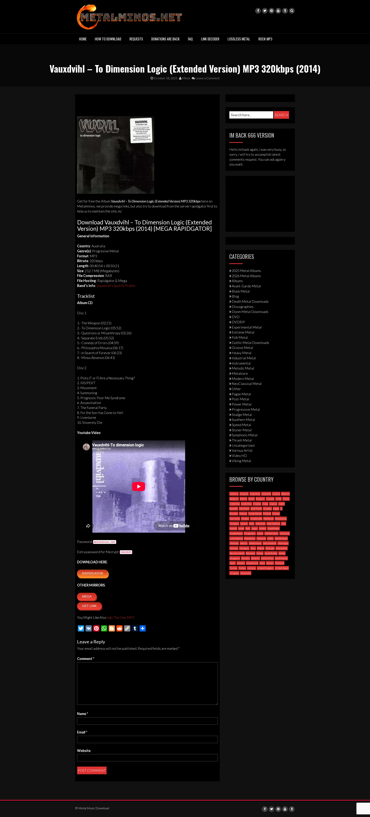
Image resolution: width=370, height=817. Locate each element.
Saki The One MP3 (120, 617)
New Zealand (269, 543)
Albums (237, 281)
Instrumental (241, 363)
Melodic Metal (243, 368)
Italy (248, 528)
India (251, 523)
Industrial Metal (244, 358)
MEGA (87, 596)
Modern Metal (243, 378)
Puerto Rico (281, 548)
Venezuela (245, 573)
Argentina (255, 493)
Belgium (234, 498)
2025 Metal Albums (246, 270)
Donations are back (165, 38)
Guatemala (256, 518)
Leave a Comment (207, 78)
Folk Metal (240, 337)
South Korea (281, 558)
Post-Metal (240, 399)
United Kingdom (265, 568)
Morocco (234, 543)
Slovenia (255, 558)
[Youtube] (278, 11)
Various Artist (242, 450)
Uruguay (234, 573)
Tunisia (233, 568)
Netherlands (255, 543)
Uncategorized (243, 445)
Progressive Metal (246, 409)
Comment (85, 658)
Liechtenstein (271, 533)
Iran (284, 523)
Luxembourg (236, 538)
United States (281, 568)
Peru (253, 548)
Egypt (276, 508)
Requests (136, 38)
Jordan (262, 528)
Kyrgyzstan (249, 533)
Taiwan (270, 563)
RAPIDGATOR (92, 573)
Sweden (241, 563)
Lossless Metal (239, 38)
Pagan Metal (241, 394)
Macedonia (249, 538)
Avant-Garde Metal (246, 286)
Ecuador (267, 508)
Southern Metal (243, 419)
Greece (245, 518)
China (286, 498)
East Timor (256, 508)
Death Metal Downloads (250, 301)
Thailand (279, 563)
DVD (236, 317)
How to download (108, 38)
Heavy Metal (241, 353)
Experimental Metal (247, 327)
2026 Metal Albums (246, 276)
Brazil (251, 498)
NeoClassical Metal (247, 383)
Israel (241, 528)
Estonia (243, 513)
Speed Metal (241, 425)
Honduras (268, 518)
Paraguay (244, 548)
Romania (250, 553)
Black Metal (241, 291)
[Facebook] (258, 11)
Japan (254, 528)
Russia (260, 553)
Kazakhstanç (236, 533)
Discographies (243, 306)
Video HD (239, 455)
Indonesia (260, 523)
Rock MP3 (265, 38)
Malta (270, 538)
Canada (270, 498)
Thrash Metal (242, 440)
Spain (232, 563)
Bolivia (243, 498)
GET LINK (89, 606)
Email (82, 732)
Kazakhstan (273, 528)
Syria (262, 563)
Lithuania (284, 533)
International (273, 523)
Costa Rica (246, 503)
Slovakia (245, 558)
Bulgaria (260, 498)
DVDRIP (238, 322)
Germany (235, 518)
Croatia (257, 503)
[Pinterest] (271, 11)
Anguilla (244, 493)
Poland (260, 548)
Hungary (234, 523)
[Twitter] (265, 11)
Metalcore (240, 373)
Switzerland (252, 563)
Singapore (235, 558)
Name (82, 714)
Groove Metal (242, 347)
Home (83, 38)
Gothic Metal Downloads (250, 342)
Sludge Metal (242, 414)
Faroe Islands (255, 513)
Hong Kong (280, 518)
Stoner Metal (242, 430)
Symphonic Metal (244, 435)
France (275, 513)
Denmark (244, 508)
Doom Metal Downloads (250, 311)
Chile (278, 498)
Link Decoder (210, 38)
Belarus (285, 493)
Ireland (233, 528)
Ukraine (251, 568)
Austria (276, 493)
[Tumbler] (285, 11)
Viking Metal (241, 461)
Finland (267, 513)
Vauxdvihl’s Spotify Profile (116, 285)
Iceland (243, 523)
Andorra (234, 493)
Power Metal (241, 404)
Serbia (282, 553)
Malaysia (261, 538)
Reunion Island (237, 553)
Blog (235, 296)
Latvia (260, 533)
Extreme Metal (243, 332)
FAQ (190, 38)
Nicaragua (283, 543)
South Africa (267, 558)
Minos (186, 78)
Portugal (270, 548)
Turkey (242, 568)
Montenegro (281, 538)
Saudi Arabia (271, 553)
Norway (234, 548)
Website (84, 750)
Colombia (235, 503)
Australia (266, 493)
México (243, 543)
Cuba (265, 503)
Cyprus (273, 503)
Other (236, 389)
